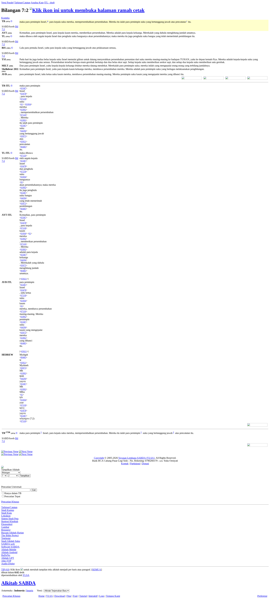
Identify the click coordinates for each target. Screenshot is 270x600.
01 (22, 104)
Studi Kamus (7, 510)
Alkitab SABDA (18, 583)
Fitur (69, 596)
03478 (23, 93)
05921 (23, 141)
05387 (23, 88)
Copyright (99, 458)
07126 (23, 115)
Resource (5, 530)
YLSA (26, 575)
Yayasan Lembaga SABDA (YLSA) (136, 458)
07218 (23, 99)
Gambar (5, 527)
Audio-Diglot (8, 563)
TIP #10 (5, 569)
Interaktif (93, 596)
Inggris (29, 590)
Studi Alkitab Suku (10, 541)
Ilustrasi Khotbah (9, 521)
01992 (23, 109)
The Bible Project (10, 535)
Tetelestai (5, 538)
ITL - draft (49, 2)
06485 (23, 147)
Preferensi (262, 596)
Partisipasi (135, 463)
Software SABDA (10, 546)
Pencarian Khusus (10, 501)
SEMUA (96, 569)
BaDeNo (5, 555)
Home (41, 596)
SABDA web (8, 544)
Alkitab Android (9, 552)
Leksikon (5, 515)
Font (75, 596)
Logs (101, 596)
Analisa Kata (37, 2)
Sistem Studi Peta (9, 518)
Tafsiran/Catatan (22, 2)
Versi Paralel (7, 2)
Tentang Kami (113, 596)
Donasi (145, 463)
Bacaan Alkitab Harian (12, 532)
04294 (23, 131)
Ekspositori (6, 524)
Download (59, 596)
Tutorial (83, 596)
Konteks (5, 18)
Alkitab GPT (7, 558)
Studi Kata (6, 513)
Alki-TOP (6, 560)
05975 (23, 136)
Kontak (124, 463)
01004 (28, 104)
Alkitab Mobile (8, 549)
